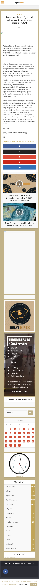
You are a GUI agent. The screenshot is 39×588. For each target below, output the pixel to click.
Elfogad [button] (33, 584)
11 (24, 433)
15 (10, 437)
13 (33, 433)
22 (10, 441)
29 (10, 445)
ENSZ (19, 141)
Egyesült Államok (9, 141)
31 (19, 445)
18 (24, 437)
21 (6, 441)
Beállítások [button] (23, 584)
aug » (10, 451)
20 (33, 437)
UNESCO (31, 141)
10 (19, 433)
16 (15, 437)
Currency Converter (9, 557)
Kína (24, 141)
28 (6, 445)
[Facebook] (5, 571)
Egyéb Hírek (20, 14)
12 (28, 433)
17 (19, 437)
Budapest (19, 476)
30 (15, 445)
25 (24, 441)
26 (28, 441)
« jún (5, 451)
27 (33, 441)
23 (15, 441)
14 (6, 437)
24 (19, 441)
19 (28, 437)
